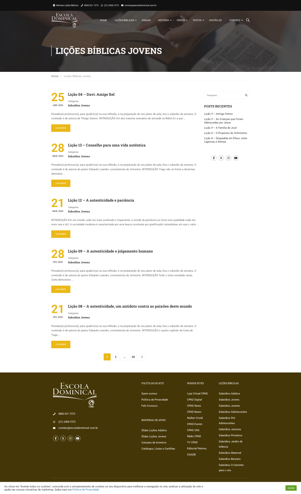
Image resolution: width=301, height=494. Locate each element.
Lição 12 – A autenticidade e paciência (101, 200)
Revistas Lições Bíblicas (67, 5)
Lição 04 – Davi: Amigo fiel (91, 94)
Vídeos (181, 20)
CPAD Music (194, 411)
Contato (234, 20)
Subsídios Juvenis (229, 405)
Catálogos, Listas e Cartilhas (158, 448)
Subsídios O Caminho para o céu (231, 467)
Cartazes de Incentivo (154, 442)
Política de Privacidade (154, 399)
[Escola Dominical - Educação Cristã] (64, 20)
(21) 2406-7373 (111, 5)
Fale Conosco (149, 405)
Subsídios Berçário (230, 459)
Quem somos (149, 393)
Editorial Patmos (197, 448)
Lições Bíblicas (124, 20)
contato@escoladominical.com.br (140, 5)
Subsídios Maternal (230, 452)
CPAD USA (193, 430)
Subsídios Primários (230, 435)
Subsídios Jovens (79, 105)
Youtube (236, 158)
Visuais (146, 20)
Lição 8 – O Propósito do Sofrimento (225, 133)
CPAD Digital (194, 399)
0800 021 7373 (91, 5)
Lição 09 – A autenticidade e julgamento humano (110, 251)
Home (103, 20)
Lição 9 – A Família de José (220, 127)
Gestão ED (215, 20)
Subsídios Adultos (229, 393)
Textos (197, 20)
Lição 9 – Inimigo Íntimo (218, 113)
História (163, 20)
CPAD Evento (194, 424)
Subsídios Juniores (230, 429)
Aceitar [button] (291, 488)
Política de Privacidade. (86, 489)
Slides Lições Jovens (153, 436)
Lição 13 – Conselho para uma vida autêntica (107, 145)
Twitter (221, 158)
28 (133, 357)
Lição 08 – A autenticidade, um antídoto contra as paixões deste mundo (130, 306)
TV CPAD (192, 442)
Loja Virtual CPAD (197, 393)
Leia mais (61, 128)
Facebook (214, 158)
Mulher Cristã (195, 418)
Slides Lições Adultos (154, 430)
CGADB (191, 454)
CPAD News (194, 405)
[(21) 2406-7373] (54, 422)
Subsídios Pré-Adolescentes (227, 420)
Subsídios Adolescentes (233, 411)
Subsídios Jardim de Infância (230, 444)
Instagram (228, 158)
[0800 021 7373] (54, 414)
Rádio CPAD (194, 436)
